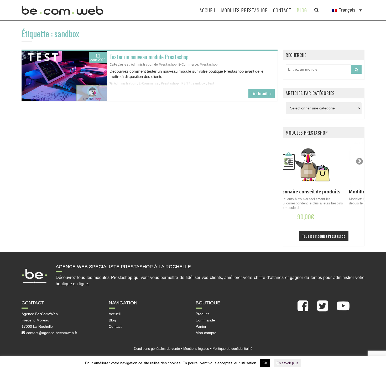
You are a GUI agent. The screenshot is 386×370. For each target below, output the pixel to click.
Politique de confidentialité (232, 349)
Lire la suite (261, 93)
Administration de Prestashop (154, 64)
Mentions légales (196, 349)
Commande (205, 320)
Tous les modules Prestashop (323, 236)
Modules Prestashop (244, 10)
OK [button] (265, 363)
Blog (302, 10)
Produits (202, 314)
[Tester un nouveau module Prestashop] (64, 76)
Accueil (208, 10)
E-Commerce (188, 64)
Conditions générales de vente (157, 349)
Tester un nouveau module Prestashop (149, 56)
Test (211, 83)
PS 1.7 (185, 83)
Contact (282, 10)
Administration (125, 83)
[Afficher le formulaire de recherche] (316, 10)
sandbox (198, 83)
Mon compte (206, 333)
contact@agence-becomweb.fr (51, 333)
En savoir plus (287, 363)
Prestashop (209, 64)
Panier (201, 326)
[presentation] (287, 161)
